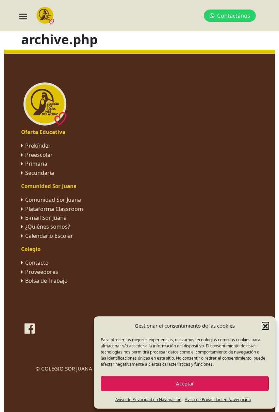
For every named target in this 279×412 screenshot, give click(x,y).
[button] (265, 325)
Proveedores (41, 272)
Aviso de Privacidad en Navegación (148, 399)
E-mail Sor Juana (46, 217)
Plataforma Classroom (54, 209)
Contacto (37, 262)
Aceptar (185, 383)
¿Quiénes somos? (47, 226)
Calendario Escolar (49, 236)
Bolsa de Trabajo (46, 280)
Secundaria (39, 173)
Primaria (36, 163)
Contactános (233, 15)
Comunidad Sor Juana (53, 199)
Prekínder (38, 145)
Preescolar (39, 155)
